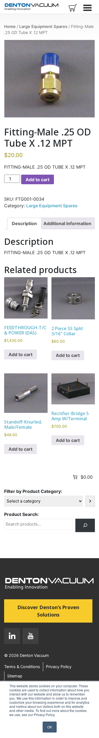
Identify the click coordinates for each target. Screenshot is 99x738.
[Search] (85, 525)
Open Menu (88, 7)
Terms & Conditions (22, 666)
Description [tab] (24, 223)
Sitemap (14, 676)
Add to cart (38, 179)
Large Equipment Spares (43, 26)
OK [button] (49, 727)
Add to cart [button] (20, 354)
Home (10, 26)
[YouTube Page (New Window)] (29, 637)
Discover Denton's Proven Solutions (55, 611)
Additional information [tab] (67, 223)
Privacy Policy (59, 666)
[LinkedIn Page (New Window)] (12, 637)
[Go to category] (90, 501)
